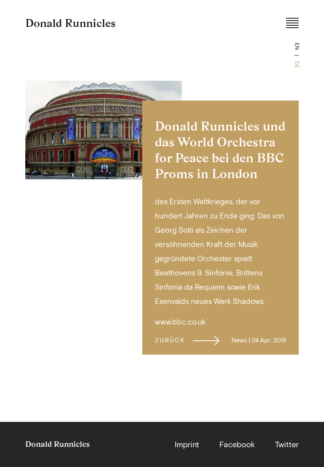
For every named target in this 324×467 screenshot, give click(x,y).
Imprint (187, 444)
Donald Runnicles (70, 23)
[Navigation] (292, 23)
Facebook (237, 444)
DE (297, 64)
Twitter (287, 444)
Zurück (170, 340)
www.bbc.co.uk (180, 321)
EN (297, 46)
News (239, 340)
